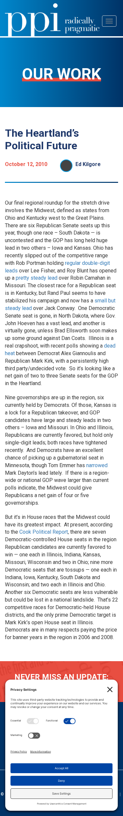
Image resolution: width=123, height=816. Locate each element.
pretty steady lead (36, 278)
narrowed (97, 465)
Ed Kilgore (88, 164)
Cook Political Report (43, 532)
